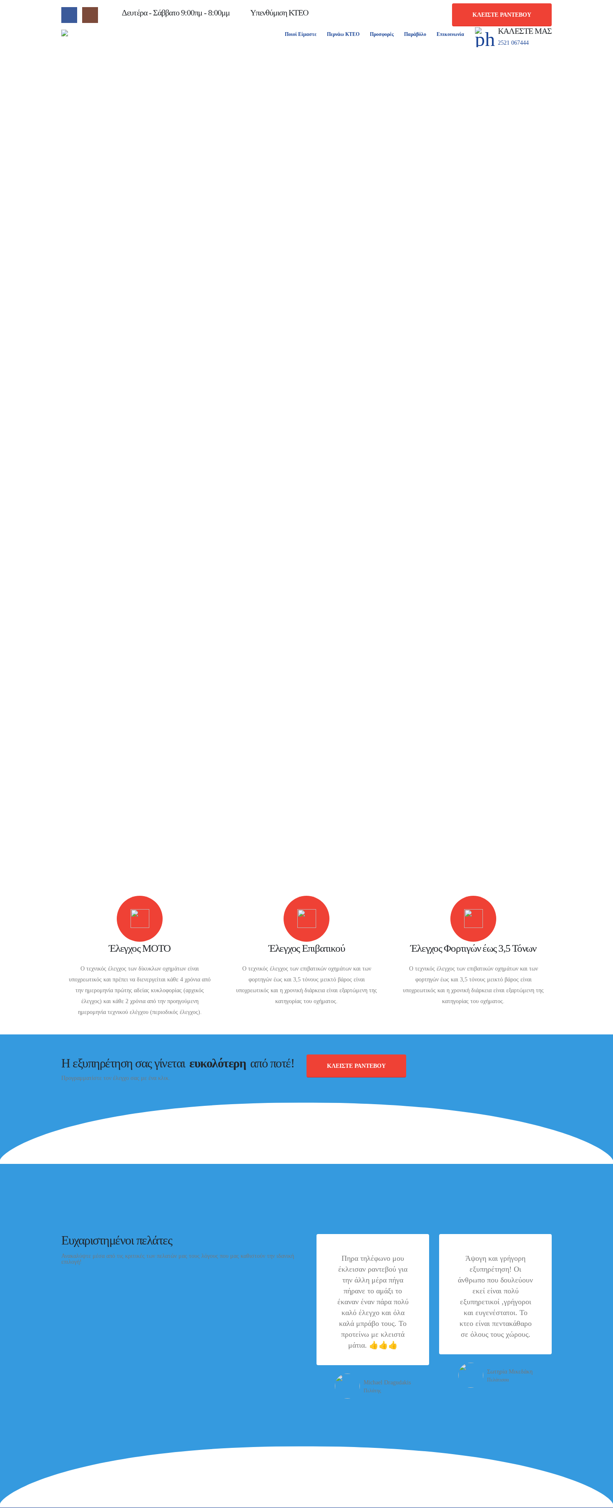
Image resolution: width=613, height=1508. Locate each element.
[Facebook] (69, 15)
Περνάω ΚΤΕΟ (343, 34)
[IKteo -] (98, 37)
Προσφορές (382, 34)
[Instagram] (90, 15)
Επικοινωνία (450, 34)
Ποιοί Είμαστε (301, 34)
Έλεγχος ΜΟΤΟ (140, 948)
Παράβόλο (415, 34)
